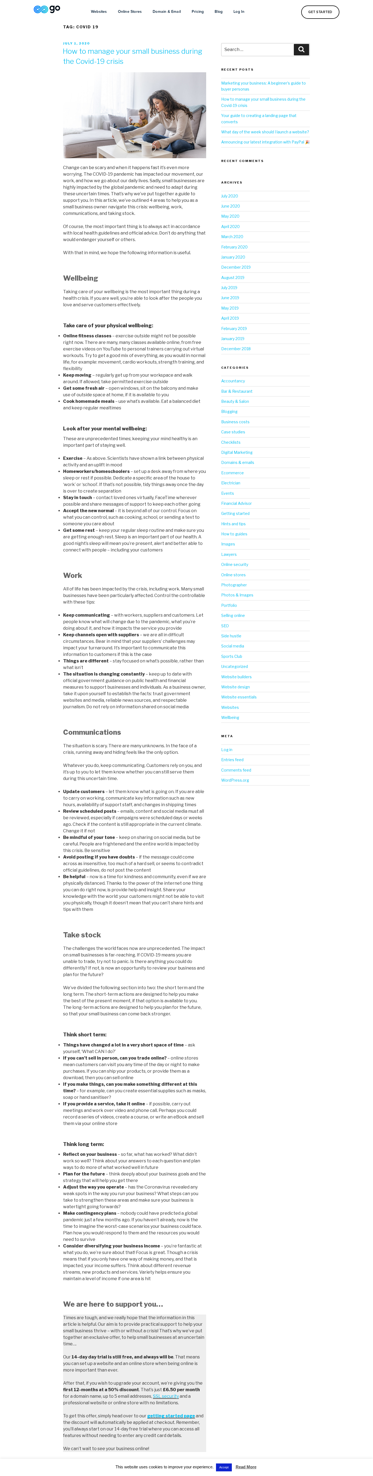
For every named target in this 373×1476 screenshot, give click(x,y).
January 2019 (232, 338)
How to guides (234, 534)
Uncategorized (234, 666)
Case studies (233, 432)
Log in (226, 749)
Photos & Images (237, 595)
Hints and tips (233, 523)
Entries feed (232, 759)
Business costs (235, 421)
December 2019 (236, 267)
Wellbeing (230, 717)
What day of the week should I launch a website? (265, 132)
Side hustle (231, 636)
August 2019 (232, 277)
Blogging (229, 411)
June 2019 (230, 297)
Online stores (233, 574)
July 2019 (229, 287)
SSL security (166, 1396)
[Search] (301, 49)
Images (228, 544)
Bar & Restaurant (237, 391)
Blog (219, 11)
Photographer (234, 585)
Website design (235, 687)
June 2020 (230, 206)
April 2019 (230, 318)
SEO (225, 625)
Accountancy (233, 381)
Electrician (230, 483)
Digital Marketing (237, 452)
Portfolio (229, 605)
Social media (232, 646)
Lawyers (229, 554)
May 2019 (230, 308)
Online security (234, 564)
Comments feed (236, 770)
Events (227, 493)
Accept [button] (224, 1467)
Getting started (235, 513)
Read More (246, 1467)
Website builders (236, 676)
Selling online (233, 615)
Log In (238, 11)
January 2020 (233, 257)
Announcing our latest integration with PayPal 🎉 (265, 142)
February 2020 (234, 247)
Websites (99, 11)
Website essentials (239, 697)
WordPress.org (235, 780)
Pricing (198, 11)
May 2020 (230, 216)
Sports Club (231, 656)
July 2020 (229, 196)
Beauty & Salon (235, 401)
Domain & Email (167, 11)
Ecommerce (232, 472)
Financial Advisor (236, 503)
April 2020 (230, 226)
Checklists (231, 442)
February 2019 (234, 328)
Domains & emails (237, 462)
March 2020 (232, 236)
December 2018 (236, 348)
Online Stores (130, 11)
